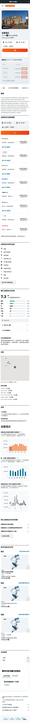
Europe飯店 (17, 718)
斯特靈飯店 (7, 685)
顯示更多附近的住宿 (24, 551)
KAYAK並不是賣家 (7, 704)
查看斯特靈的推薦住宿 (23, 614)
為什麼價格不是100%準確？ (9, 710)
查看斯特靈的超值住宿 (23, 583)
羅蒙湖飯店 (12, 719)
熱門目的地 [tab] (15, 676)
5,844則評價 (14, 35)
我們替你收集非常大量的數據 (10, 707)
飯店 (12, 718)
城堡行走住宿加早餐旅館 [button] (7, 571)
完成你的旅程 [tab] (6, 676)
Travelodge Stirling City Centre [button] (9, 603)
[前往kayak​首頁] (10, 6)
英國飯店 (23, 718)
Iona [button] (2, 633)
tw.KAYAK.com (6, 718)
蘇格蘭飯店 (5, 719)
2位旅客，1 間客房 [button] (8, 46)
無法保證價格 (20, 700)
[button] (28, 1)
